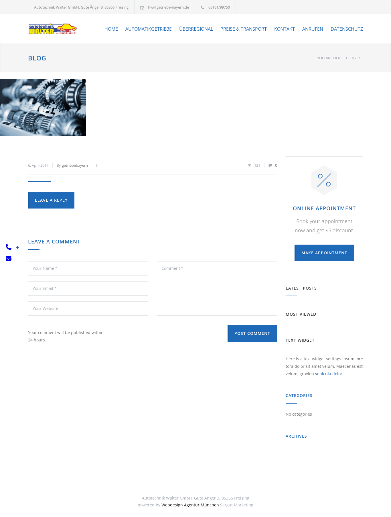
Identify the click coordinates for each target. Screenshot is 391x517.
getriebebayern (75, 165)
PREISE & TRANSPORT (243, 29)
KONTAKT (284, 29)
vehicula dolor (328, 373)
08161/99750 (219, 7)
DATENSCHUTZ (347, 29)
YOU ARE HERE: (330, 57)
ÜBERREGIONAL (196, 29)
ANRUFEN (312, 29)
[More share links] (17, 247)
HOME (111, 29)
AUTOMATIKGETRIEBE (148, 29)
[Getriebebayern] (53, 29)
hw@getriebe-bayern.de (168, 7)
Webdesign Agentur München (190, 505)
